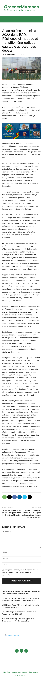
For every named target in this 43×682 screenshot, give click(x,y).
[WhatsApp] (4, 497)
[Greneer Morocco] (21, 8)
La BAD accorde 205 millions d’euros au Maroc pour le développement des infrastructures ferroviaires (20, 599)
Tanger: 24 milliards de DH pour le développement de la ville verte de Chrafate (11, 512)
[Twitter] (24, 497)
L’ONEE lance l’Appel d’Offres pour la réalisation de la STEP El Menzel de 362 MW (20, 606)
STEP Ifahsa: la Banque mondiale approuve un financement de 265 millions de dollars (18, 620)
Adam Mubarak (10, 54)
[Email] (9, 497)
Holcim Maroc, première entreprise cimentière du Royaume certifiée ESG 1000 (19, 613)
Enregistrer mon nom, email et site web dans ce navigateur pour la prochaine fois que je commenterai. (20, 572)
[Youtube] (26, 651)
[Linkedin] (19, 497)
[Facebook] (14, 497)
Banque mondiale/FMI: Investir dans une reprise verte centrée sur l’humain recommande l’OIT (31, 513)
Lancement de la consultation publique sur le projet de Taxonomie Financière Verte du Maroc (21, 593)
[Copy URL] (30, 497)
